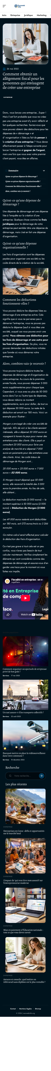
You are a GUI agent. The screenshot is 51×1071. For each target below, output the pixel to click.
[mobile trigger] (5, 6)
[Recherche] (46, 6)
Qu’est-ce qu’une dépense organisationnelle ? (22, 181)
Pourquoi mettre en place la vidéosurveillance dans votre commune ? (24, 754)
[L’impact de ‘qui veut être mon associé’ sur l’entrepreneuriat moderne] (25, 855)
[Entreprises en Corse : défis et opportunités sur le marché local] (25, 806)
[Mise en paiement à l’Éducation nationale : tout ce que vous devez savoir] (25, 905)
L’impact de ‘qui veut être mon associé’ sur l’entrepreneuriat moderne (23, 882)
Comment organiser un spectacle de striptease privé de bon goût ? (25, 670)
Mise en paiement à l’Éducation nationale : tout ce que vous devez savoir (23, 931)
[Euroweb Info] (19, 6)
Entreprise (8, 97)
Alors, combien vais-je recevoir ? (17, 191)
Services (6, 675)
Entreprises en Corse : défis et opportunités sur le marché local (23, 832)
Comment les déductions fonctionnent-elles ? (23, 186)
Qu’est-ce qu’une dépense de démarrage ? (21, 176)
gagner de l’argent (34, 150)
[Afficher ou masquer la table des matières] (32, 170)
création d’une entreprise (19, 142)
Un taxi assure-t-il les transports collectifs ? (23, 712)
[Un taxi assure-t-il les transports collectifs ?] (25, 695)
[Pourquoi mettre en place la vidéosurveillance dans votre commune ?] (25, 735)
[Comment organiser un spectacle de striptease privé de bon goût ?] (25, 651)
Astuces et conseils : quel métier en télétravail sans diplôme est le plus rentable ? (24, 981)
